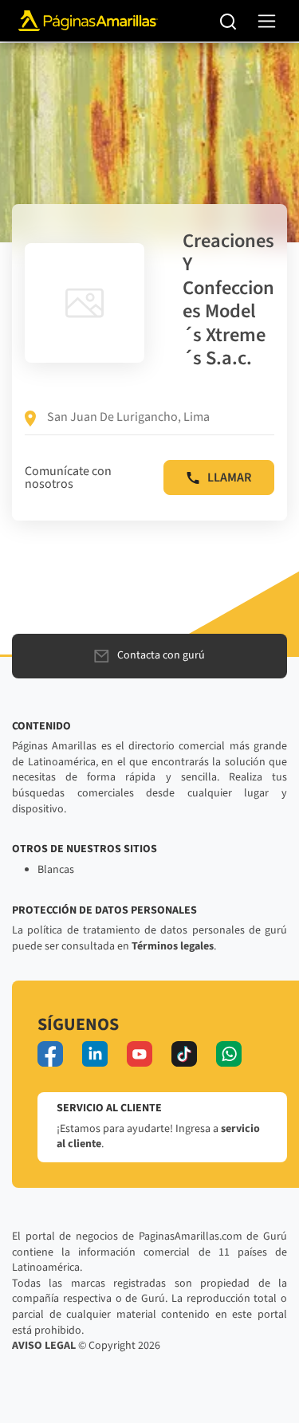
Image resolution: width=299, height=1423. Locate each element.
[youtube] (139, 1054)
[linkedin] (95, 1054)
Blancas (55, 870)
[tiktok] (184, 1054)
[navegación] (266, 21)
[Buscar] (228, 20)
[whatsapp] (229, 1054)
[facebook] (50, 1054)
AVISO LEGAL (44, 1346)
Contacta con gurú (161, 655)
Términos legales (173, 946)
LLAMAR (229, 477)
